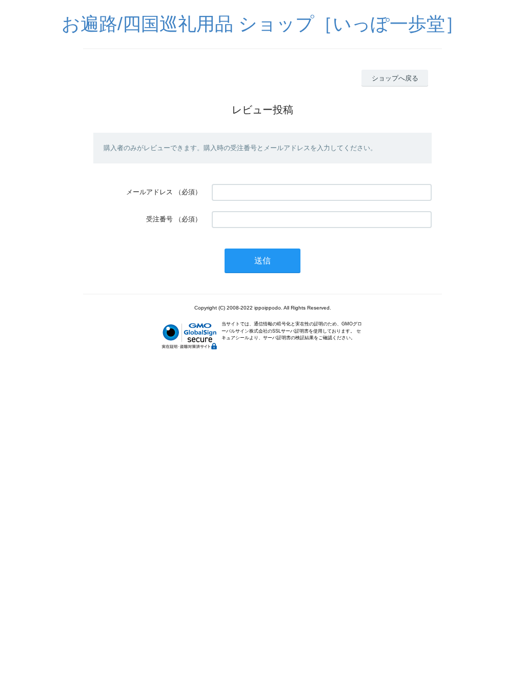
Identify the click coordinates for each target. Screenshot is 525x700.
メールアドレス (149, 192)
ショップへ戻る (395, 78)
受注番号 (159, 219)
